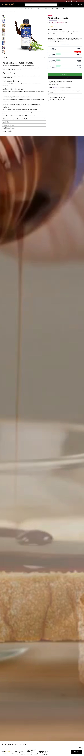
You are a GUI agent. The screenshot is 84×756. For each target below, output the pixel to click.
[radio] (65, 48)
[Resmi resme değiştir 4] (3, 30)
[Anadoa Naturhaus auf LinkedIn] (76, 1)
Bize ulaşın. (63, 97)
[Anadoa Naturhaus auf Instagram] (71, 1)
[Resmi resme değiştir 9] (3, 52)
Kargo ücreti (54, 87)
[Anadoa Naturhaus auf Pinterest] (69, 1)
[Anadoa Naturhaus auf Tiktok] (73, 1)
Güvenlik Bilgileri (53, 99)
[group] (8, 751)
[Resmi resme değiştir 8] (3, 47)
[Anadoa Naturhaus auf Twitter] (68, 1)
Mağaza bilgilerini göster (53, 84)
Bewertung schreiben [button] (76, 752)
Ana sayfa (3, 11)
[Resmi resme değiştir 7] (3, 43)
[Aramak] (58, 4)
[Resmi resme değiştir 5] (3, 34)
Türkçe (80, 1)
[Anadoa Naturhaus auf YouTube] (75, 1)
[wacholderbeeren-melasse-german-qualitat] (26, 34)
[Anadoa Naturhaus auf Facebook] (66, 1)
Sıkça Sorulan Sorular (62, 99)
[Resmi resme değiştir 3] (3, 25)
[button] (65, 27)
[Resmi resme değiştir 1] (3, 16)
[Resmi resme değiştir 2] (3, 21)
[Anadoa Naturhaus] (8, 5)
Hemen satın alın (65, 77)
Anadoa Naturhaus (53, 19)
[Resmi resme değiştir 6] (3, 38)
